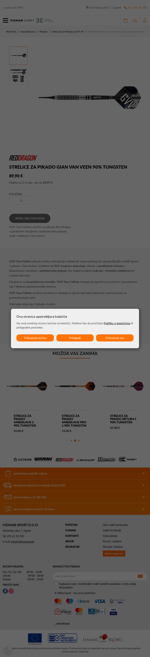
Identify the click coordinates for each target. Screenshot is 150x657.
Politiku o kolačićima (117, 323)
